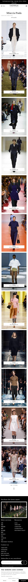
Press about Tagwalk (7, 541)
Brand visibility (5, 555)
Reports (3, 534)
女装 (2, 523)
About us (3, 551)
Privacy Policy (11, 566)
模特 (2, 528)
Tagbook (3, 538)
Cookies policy (19, 528)
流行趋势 (3, 530)
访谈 (2, 539)
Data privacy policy (20, 530)
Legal (16, 523)
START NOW (14, 2)
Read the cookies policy (6, 576)
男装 (2, 524)
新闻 (2, 532)
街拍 (2, 536)
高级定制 (3, 526)
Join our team (5, 553)
